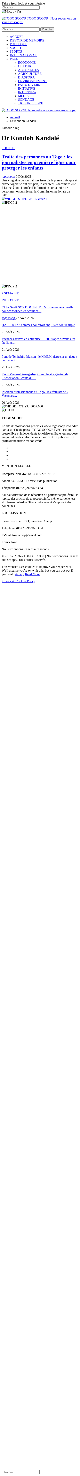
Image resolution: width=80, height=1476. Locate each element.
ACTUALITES (28, 70)
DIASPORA (26, 77)
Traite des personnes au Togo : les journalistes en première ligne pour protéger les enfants (39, 162)
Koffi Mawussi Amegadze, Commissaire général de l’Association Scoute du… (35, 376)
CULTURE (25, 66)
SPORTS (16, 51)
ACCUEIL (17, 36)
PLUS (14, 59)
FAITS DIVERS (29, 84)
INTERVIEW (27, 92)
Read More (32, 574)
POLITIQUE (18, 44)
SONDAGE (26, 99)
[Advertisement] (40, 244)
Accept (19, 574)
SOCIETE (17, 48)
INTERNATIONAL (23, 55)
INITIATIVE (26, 88)
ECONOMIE (27, 62)
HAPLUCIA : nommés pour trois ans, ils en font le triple (38, 325)
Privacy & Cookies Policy (18, 581)
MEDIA (23, 96)
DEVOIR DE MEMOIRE (27, 40)
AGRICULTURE (30, 73)
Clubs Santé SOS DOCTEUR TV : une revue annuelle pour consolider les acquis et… (37, 309)
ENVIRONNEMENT (32, 81)
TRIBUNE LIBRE (30, 103)
